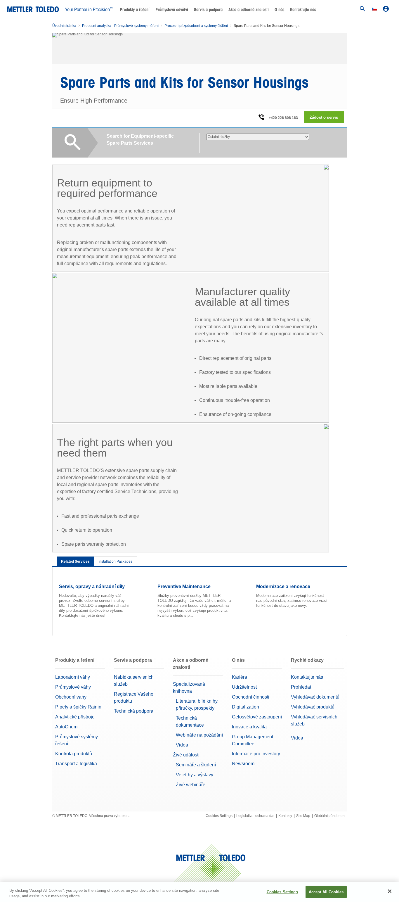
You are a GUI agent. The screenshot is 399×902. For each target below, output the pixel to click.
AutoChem (66, 726)
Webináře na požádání (199, 734)
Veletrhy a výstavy (194, 774)
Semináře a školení (196, 764)
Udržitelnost (244, 687)
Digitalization (245, 706)
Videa (182, 744)
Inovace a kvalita (249, 726)
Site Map (303, 816)
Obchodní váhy (70, 696)
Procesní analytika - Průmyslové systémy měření (120, 26)
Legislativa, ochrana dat (255, 816)
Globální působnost (329, 816)
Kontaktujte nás (303, 9)
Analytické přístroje (75, 716)
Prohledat (301, 687)
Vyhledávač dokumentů (315, 696)
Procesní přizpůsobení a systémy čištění (196, 26)
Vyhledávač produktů (312, 706)
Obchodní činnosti (250, 696)
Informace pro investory (256, 753)
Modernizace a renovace (283, 586)
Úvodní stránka (64, 26)
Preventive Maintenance (184, 586)
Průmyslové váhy (73, 687)
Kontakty (285, 816)
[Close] (389, 891)
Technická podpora (133, 711)
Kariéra (239, 677)
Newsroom (243, 763)
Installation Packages (115, 562)
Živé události (186, 754)
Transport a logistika (76, 763)
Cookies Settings (219, 816)
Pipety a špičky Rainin (78, 706)
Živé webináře (190, 784)
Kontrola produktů (73, 753)
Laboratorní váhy (72, 677)
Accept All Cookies (326, 892)
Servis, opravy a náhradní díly (92, 586)
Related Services (75, 562)
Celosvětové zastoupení (257, 716)
